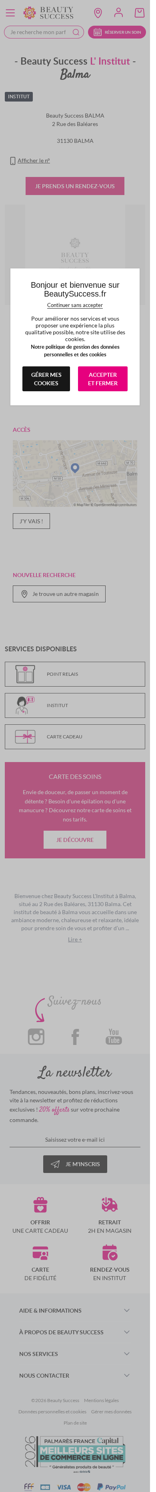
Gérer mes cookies (46, 379)
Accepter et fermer (103, 379)
